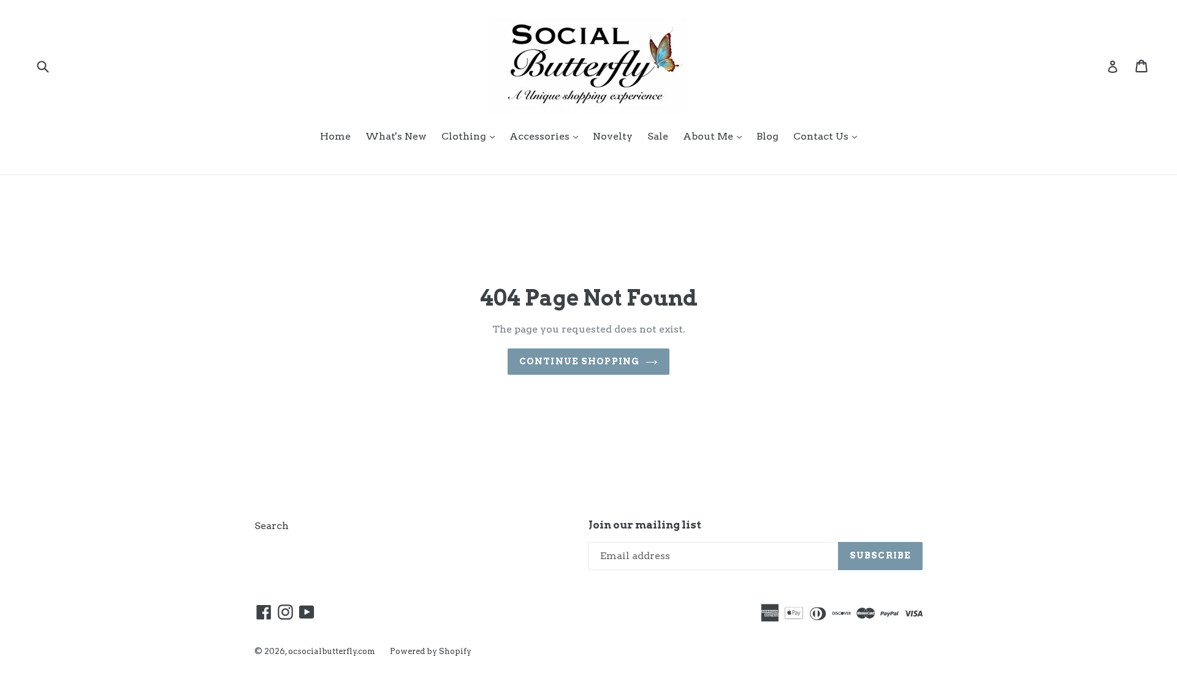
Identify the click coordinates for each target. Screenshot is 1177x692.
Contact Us (828, 136)
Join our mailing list (644, 525)
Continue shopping (579, 361)
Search (271, 526)
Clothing (471, 136)
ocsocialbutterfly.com (331, 651)
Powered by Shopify (430, 651)
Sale (657, 136)
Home (335, 136)
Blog (767, 136)
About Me (715, 136)
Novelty (613, 136)
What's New (396, 136)
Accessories (546, 136)
